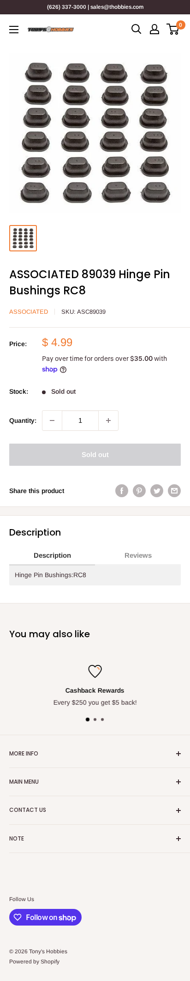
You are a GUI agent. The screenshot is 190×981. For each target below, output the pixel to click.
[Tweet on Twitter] (156, 490)
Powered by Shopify (34, 961)
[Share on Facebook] (121, 490)
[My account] (154, 29)
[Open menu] (13, 29)
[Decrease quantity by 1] (52, 420)
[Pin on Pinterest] (139, 490)
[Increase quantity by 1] (108, 420)
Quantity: (22, 420)
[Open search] (136, 29)
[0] (173, 29)
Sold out (95, 454)
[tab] (52, 556)
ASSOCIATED (28, 311)
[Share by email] (174, 490)
